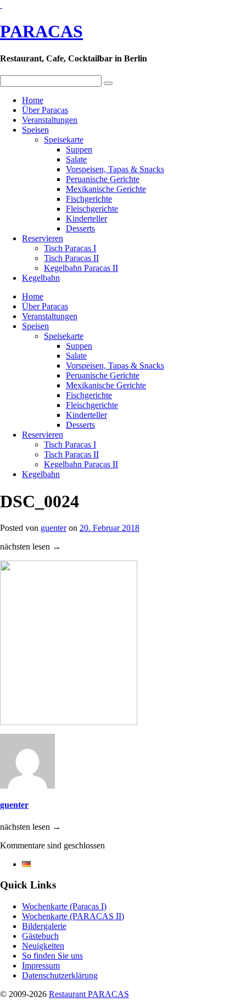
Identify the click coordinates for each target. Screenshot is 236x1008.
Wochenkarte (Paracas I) (64, 906)
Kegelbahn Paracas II (81, 268)
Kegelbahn (41, 277)
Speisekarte (63, 139)
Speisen (35, 129)
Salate (76, 159)
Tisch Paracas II (71, 258)
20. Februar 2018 (109, 528)
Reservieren (42, 238)
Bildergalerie (44, 926)
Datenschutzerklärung (60, 975)
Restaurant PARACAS (89, 994)
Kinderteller (86, 218)
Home (32, 100)
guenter (53, 528)
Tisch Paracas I (70, 248)
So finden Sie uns (52, 955)
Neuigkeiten (43, 945)
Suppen (79, 149)
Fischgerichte (89, 198)
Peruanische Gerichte (102, 179)
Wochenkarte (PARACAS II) (73, 916)
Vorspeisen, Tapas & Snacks (115, 169)
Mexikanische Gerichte (106, 189)
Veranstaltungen (49, 119)
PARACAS (41, 31)
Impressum (41, 965)
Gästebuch (40, 936)
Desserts (80, 228)
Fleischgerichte (92, 208)
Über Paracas (45, 110)
